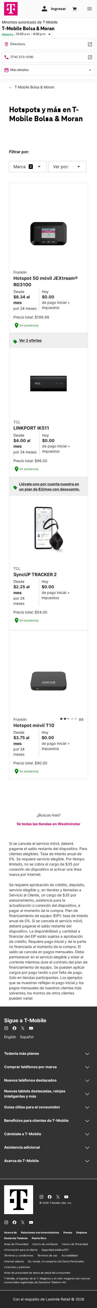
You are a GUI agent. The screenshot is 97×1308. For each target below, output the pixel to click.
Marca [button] (19, 166)
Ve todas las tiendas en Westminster (48, 824)
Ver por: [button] (67, 167)
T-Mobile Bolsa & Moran (33, 87)
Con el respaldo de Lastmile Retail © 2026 (48, 1299)
